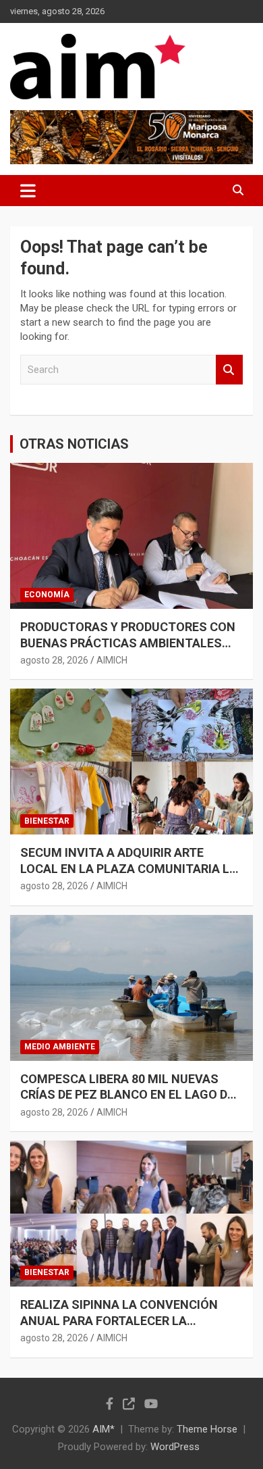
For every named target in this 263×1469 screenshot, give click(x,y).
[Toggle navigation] (28, 190)
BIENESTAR (46, 821)
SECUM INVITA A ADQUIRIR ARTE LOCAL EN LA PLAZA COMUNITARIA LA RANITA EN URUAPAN (128, 868)
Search (229, 370)
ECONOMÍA (46, 594)
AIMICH (111, 660)
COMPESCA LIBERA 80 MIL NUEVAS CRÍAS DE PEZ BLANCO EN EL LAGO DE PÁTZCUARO (127, 1095)
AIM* (103, 1429)
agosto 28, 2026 (54, 660)
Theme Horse (207, 1429)
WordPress (175, 1447)
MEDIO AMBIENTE (59, 1046)
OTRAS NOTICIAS (74, 444)
